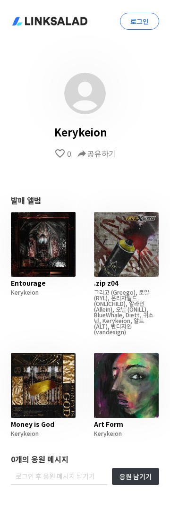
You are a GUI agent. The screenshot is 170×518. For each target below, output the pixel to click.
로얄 (144, 292)
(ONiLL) (136, 309)
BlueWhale (108, 315)
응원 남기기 (135, 476)
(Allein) (103, 309)
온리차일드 (124, 298)
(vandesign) (110, 332)
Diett (133, 315)
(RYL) (101, 298)
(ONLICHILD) (110, 303)
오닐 (121, 309)
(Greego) (123, 292)
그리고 (102, 292)
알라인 (136, 303)
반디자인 (121, 326)
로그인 (139, 21)
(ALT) (101, 326)
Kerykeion (25, 292)
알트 (139, 320)
